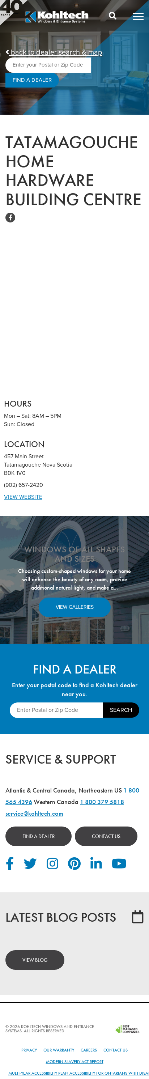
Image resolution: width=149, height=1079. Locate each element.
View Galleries (75, 607)
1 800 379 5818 (102, 802)
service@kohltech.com (34, 813)
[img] (57, 22)
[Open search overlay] (113, 16)
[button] (138, 16)
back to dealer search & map (55, 52)
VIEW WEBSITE (23, 497)
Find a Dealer (38, 836)
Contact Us (106, 836)
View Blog (34, 960)
